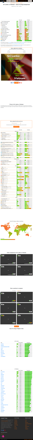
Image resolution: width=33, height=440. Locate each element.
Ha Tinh (2, 389)
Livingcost (20, 6)
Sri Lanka (9, 42)
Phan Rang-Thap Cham (4, 404)
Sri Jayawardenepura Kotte (5, 346)
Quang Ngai (2, 410)
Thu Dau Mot (3, 388)
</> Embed (16, 82)
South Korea (27, 426)
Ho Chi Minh (3, 371)
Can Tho (2, 377)
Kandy (2, 348)
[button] (11, 82)
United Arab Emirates (28, 423)
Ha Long (2, 395)
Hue (1, 384)
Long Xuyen (3, 407)
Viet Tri (2, 396)
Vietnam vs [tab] (19, 290)
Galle (1, 349)
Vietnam (23, 42)
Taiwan (26, 427)
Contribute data (16, 126)
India (26, 421)
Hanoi (2, 373)
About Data (26, 439)
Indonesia (26, 422)
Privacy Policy (30, 439)
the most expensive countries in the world (18, 43)
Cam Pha (2, 406)
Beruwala (2, 352)
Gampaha (2, 345)
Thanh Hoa (2, 385)
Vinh (1, 382)
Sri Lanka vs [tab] (14, 290)
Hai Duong (2, 380)
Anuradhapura (3, 356)
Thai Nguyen (3, 391)
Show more (16, 326)
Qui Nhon (2, 400)
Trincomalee (3, 353)
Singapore (26, 428)
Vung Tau (2, 392)
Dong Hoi (2, 411)
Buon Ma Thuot (3, 393)
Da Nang (15, 428)
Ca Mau (2, 403)
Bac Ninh (2, 381)
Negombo (2, 350)
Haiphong (2, 374)
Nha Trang (2, 399)
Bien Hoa (2, 378)
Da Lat (2, 402)
